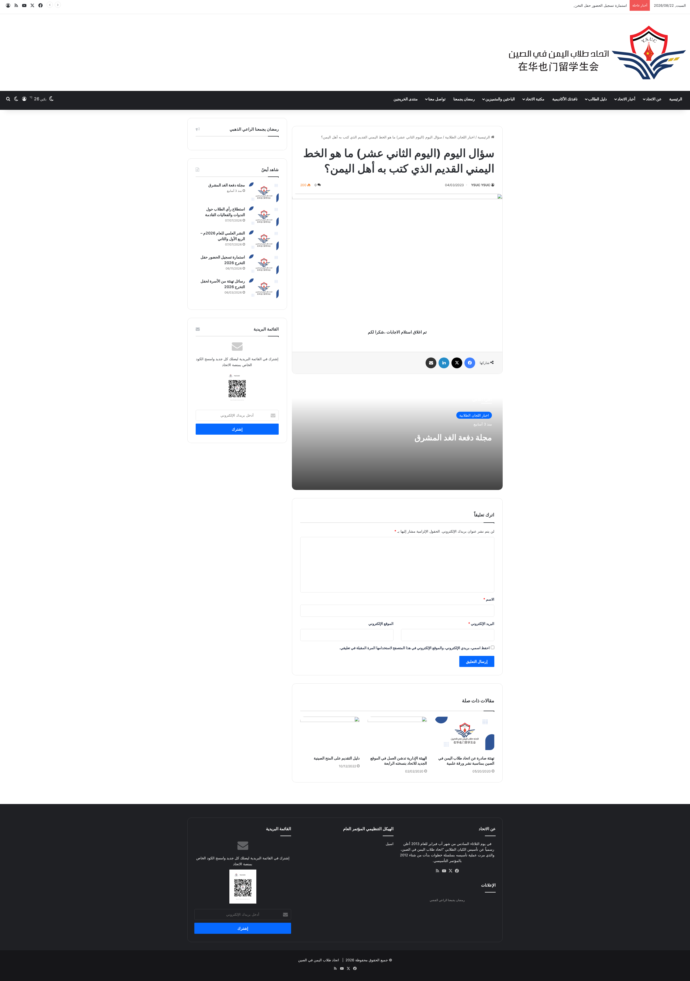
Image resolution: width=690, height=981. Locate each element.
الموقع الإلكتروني (381, 623)
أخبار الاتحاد (626, 99)
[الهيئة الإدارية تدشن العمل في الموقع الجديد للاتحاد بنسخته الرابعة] (397, 733)
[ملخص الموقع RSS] (437, 871)
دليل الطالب (597, 99)
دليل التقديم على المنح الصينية (337, 758)
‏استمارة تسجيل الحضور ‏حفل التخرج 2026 (595, 5)
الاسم (488, 599)
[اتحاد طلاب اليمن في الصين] (597, 52)
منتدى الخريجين (406, 99)
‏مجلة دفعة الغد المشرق (453, 437)
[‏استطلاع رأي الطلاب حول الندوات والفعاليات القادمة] (264, 216)
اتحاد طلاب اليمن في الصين (318, 960)
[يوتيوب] (444, 871)
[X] (456, 362)
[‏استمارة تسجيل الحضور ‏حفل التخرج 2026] (264, 264)
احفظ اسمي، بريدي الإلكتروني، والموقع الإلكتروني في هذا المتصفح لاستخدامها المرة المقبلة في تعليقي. (414, 648)
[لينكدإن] (444, 362)
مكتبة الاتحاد (535, 99)
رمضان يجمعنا (464, 99)
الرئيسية (675, 99)
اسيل (390, 844)
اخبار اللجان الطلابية (460, 137)
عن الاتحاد (653, 99)
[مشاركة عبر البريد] (431, 362)
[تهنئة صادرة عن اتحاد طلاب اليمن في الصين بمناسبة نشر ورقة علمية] (464, 733)
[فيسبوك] (469, 362)
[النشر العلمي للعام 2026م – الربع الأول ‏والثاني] (264, 240)
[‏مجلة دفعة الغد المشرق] (264, 192)
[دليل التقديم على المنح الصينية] (330, 733)
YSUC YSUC (480, 185)
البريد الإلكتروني (481, 623)
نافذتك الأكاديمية (565, 99)
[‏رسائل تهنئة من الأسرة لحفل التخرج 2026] (264, 288)
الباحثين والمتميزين (500, 99)
